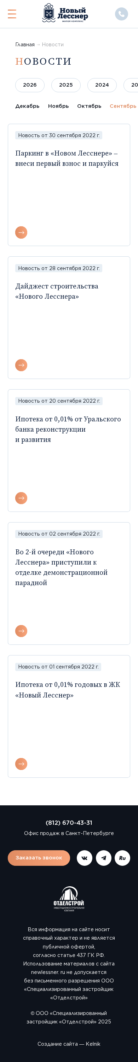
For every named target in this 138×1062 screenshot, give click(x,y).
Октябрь (89, 106)
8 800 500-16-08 (121, 14)
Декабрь (27, 106)
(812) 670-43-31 (69, 822)
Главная (25, 44)
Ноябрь (58, 106)
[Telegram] (103, 858)
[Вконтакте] (84, 858)
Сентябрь (123, 106)
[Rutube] (122, 858)
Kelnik (93, 1044)
